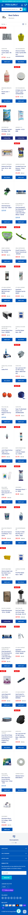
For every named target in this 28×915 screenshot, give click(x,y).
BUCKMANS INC (5, 127)
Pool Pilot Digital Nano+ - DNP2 (20, 573)
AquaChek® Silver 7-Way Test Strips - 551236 (7, 291)
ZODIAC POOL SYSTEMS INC (7, 366)
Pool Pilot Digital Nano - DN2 (20, 331)
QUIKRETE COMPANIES (7, 164)
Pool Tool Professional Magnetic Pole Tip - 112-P (6, 411)
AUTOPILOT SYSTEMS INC (20, 327)
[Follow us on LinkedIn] (20, 898)
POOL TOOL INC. (5, 407)
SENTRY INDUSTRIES (6, 569)
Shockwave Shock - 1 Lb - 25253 (21, 490)
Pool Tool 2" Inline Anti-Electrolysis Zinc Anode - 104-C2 (21, 612)
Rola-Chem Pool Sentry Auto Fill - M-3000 (7, 492)
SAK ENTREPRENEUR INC (20, 529)
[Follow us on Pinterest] (11, 898)
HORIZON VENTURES (20, 164)
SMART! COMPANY (6, 248)
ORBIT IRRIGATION (5, 203)
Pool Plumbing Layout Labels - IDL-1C (7, 52)
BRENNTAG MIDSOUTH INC (6, 88)
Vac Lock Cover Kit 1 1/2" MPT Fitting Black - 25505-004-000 (21, 736)
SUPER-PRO (4, 48)
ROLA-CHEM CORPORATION (5, 488)
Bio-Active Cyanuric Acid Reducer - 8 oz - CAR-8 (7, 533)
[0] (25, 5)
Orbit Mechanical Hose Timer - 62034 (7, 206)
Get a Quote (21, 61)
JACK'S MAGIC (5, 448)
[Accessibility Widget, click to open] (18, 911)
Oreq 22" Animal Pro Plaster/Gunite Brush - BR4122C (21, 252)
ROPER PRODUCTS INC (21, 448)
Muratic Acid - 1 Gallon (5, 92)
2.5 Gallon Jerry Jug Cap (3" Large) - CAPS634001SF (21, 91)
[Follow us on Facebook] (3, 898)
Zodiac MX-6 (5, 369)
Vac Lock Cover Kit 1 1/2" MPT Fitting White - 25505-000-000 (21, 370)
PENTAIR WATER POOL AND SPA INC (6, 327)
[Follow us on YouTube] (14, 898)
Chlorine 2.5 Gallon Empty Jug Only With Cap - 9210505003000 (21, 53)
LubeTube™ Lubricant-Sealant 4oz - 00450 (20, 451)
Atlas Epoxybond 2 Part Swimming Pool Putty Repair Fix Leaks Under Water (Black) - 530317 (7, 655)
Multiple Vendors (6, 608)
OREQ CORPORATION (20, 248)
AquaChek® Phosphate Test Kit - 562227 (21, 291)
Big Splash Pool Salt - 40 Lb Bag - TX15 (7, 130)
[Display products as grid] (23, 24)
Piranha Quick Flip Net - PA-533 (6, 251)
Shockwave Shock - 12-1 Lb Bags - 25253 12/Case (7, 820)
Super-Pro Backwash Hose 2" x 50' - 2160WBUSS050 (21, 410)
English (4, 886)
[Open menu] (2, 5)
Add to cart (7, 61)
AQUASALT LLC (19, 127)
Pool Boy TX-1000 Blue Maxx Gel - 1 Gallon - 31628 (20, 533)
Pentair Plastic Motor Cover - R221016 (7, 331)
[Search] (24, 9)
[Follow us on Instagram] (8, 898)
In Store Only (7, 138)
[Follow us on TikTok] (17, 898)
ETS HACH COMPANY (6, 287)
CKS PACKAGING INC (20, 48)
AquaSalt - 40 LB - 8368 (20, 130)
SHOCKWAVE (18, 487)
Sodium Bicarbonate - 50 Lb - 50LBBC (7, 611)
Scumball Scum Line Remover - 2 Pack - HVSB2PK (21, 168)
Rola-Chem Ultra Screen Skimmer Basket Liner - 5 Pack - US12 (7, 780)
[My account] (22, 5)
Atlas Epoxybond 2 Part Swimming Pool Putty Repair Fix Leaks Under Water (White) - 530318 (21, 211)
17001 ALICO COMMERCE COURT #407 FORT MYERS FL (14, 1)
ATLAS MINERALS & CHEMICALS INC (20, 204)
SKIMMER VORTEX (20, 773)
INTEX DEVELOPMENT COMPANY (6, 732)
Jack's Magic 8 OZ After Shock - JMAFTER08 (6, 696)
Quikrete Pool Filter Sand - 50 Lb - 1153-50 (7, 168)
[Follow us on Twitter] (6, 898)
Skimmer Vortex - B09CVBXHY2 (20, 776)
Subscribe (6, 877)
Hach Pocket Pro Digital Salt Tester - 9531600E (21, 696)
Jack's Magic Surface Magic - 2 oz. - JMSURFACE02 (7, 451)
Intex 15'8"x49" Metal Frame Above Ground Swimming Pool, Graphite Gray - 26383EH (7, 738)
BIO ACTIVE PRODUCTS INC (7, 529)
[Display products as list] (25, 24)
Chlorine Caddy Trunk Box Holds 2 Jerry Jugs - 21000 (7, 572)
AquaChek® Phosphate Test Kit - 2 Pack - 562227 (21, 651)
